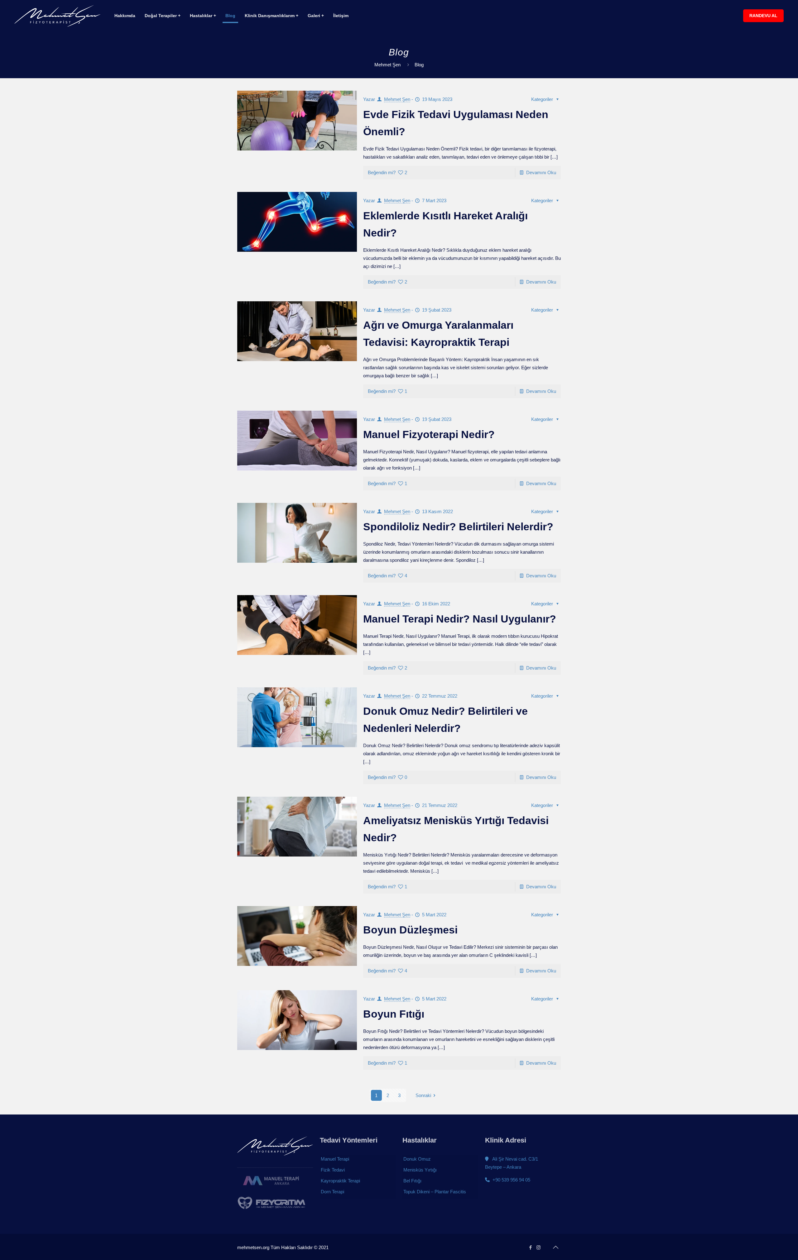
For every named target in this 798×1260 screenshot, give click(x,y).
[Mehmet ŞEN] (57, 15)
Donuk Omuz (417, 1159)
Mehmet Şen (387, 64)
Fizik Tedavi (333, 1169)
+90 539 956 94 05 (510, 1179)
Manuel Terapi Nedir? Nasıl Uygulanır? (459, 619)
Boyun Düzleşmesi (410, 930)
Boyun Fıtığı (393, 1014)
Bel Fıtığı (412, 1180)
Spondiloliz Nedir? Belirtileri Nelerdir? (458, 526)
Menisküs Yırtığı (420, 1169)
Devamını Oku (541, 172)
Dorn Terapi (332, 1191)
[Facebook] (530, 1247)
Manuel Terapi (335, 1159)
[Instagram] (538, 1247)
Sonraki (423, 1095)
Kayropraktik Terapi (340, 1180)
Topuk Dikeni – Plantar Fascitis (434, 1191)
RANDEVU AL (763, 15)
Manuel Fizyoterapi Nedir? (429, 434)
